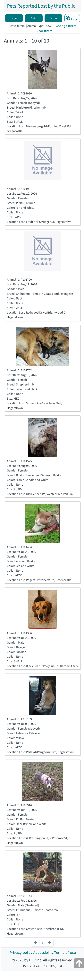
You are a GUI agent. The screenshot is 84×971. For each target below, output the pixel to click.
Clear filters (44, 31)
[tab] (41, 6)
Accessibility (43, 952)
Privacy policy (20, 952)
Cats (34, 18)
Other (53, 18)
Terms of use (65, 952)
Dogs (14, 18)
